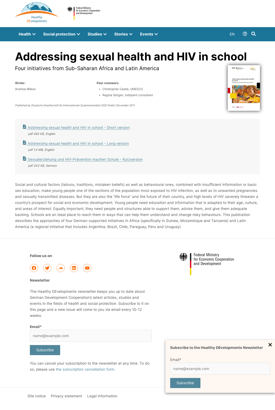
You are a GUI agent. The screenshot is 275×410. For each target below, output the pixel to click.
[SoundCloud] (60, 268)
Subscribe (185, 383)
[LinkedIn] (74, 268)
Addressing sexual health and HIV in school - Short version (78, 127)
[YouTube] (87, 268)
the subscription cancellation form (85, 369)
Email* (175, 360)
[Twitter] (47, 268)
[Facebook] (34, 268)
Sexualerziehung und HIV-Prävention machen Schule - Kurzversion (85, 159)
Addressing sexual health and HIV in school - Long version (78, 143)
